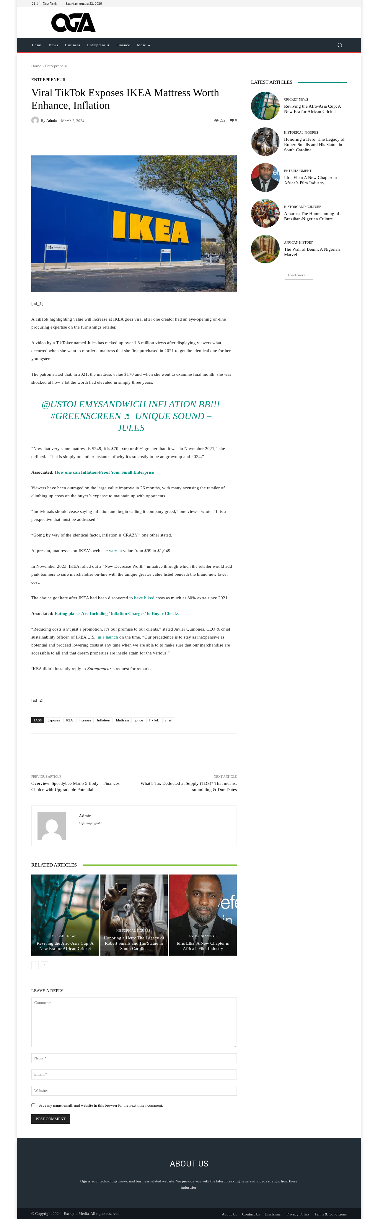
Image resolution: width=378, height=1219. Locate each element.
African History (298, 242)
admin (51, 120)
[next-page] (44, 965)
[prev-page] (35, 965)
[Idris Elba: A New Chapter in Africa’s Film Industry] (203, 915)
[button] (340, 45)
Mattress (122, 720)
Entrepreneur (56, 65)
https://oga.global (91, 823)
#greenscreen (85, 416)
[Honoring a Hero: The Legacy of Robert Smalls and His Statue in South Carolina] (134, 915)
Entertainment (202, 936)
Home (36, 65)
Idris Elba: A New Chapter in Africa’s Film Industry (203, 946)
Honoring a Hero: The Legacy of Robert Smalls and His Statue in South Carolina (134, 943)
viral (168, 720)
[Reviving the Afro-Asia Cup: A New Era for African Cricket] (65, 915)
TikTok (154, 720)
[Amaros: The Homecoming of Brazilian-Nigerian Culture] (265, 213)
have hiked (144, 597)
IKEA (69, 720)
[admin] (36, 120)
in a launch (108, 637)
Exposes (54, 720)
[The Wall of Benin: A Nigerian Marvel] (265, 249)
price (139, 720)
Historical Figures (133, 930)
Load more (297, 275)
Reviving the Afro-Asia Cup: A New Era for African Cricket (65, 946)
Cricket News (64, 936)
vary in (115, 550)
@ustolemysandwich (94, 404)
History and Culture (302, 207)
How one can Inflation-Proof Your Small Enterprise (104, 472)
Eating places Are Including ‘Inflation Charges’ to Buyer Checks (117, 613)
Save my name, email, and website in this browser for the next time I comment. (101, 1105)
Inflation (103, 720)
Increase (85, 720)
